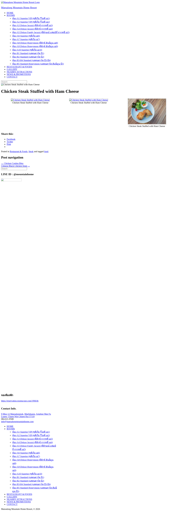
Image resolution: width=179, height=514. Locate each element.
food (46, 151)
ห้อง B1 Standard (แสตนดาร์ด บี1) (28, 53)
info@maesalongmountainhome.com (17, 421)
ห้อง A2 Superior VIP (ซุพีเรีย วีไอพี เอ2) (31, 22)
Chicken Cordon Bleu (12, 163)
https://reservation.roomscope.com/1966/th (19, 401)
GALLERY (12, 69)
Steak (31, 151)
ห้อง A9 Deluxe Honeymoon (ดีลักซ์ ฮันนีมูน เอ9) (35, 46)
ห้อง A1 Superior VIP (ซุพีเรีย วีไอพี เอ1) (31, 18)
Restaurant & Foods (18, 151)
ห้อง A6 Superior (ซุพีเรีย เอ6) (26, 36)
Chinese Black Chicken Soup (15, 166)
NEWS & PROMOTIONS (19, 74)
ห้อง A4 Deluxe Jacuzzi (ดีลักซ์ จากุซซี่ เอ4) (32, 29)
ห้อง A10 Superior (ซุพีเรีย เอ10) (27, 50)
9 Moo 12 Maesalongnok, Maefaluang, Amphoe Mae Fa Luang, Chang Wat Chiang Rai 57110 (26, 415)
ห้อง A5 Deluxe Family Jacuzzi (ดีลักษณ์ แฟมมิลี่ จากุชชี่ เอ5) (41, 32)
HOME (10, 13)
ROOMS (11, 15)
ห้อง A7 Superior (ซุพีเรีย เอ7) (26, 39)
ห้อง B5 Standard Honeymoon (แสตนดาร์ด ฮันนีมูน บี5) (38, 64)
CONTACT (12, 77)
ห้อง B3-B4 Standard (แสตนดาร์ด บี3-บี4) (31, 60)
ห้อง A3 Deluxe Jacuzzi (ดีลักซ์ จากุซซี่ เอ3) (32, 25)
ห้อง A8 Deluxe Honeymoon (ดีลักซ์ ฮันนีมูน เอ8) (35, 43)
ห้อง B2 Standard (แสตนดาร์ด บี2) (28, 57)
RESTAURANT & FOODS (19, 67)
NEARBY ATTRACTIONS (19, 72)
